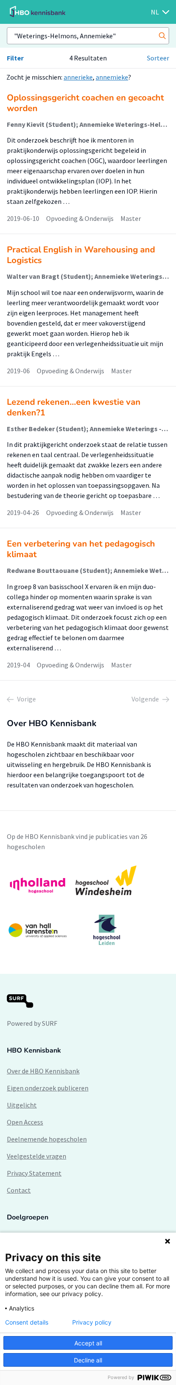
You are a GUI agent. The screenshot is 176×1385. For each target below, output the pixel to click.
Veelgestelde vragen (36, 1156)
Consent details (26, 1322)
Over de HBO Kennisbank (43, 1071)
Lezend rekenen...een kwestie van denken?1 (74, 407)
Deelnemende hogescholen (47, 1139)
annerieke (78, 77)
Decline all (88, 1360)
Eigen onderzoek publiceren (47, 1088)
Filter (15, 58)
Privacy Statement (34, 1173)
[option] (88, 905)
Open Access (25, 1122)
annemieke (112, 77)
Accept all (88, 1343)
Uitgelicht (22, 1105)
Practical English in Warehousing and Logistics (81, 255)
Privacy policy (91, 1322)
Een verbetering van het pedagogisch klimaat (81, 549)
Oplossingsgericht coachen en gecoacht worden (85, 103)
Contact (19, 1190)
